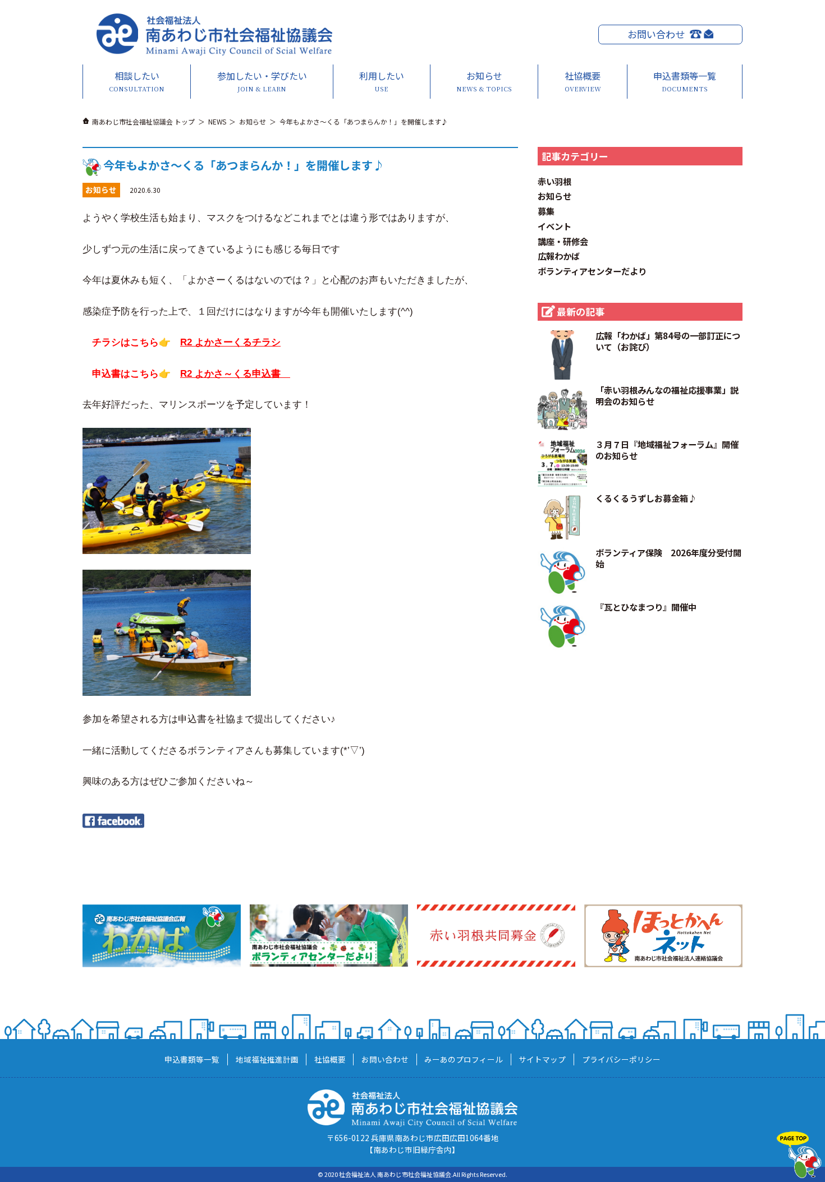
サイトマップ (542, 1059)
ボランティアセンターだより (592, 271)
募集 (546, 211)
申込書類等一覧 (684, 81)
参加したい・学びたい (262, 81)
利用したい (381, 81)
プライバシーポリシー (621, 1059)
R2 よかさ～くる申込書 (235, 373)
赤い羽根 (554, 181)
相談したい (136, 81)
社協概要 (583, 81)
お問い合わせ (656, 34)
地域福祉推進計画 (267, 1059)
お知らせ (484, 81)
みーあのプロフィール (463, 1059)
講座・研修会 (563, 241)
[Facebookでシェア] (113, 819)
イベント (554, 226)
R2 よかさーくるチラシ (230, 342)
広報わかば (559, 256)
